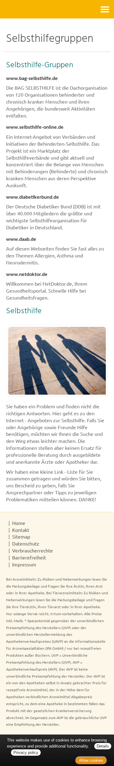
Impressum (24, 564)
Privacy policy (25, 752)
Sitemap (21, 536)
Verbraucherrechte (32, 550)
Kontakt (20, 530)
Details (103, 746)
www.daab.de (21, 239)
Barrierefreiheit (29, 557)
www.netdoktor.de (26, 274)
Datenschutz (25, 543)
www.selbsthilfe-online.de (35, 127)
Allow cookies (91, 760)
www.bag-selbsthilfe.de (32, 78)
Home (18, 523)
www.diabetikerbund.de (32, 197)
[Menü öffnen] (105, 9)
